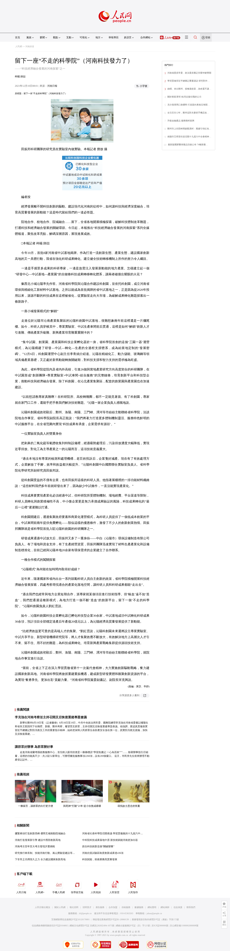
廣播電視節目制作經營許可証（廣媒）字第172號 (155, 919)
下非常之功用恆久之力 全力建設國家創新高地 (40, 859)
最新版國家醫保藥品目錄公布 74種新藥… (188, 144)
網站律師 (165, 907)
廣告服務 (100, 907)
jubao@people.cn (154, 913)
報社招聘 (74, 907)
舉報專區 (114, 37)
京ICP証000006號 (160, 925)
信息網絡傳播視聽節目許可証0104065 (50, 925)
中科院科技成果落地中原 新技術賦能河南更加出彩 (110, 840)
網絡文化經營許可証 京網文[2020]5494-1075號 (92, 925)
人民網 (18, 46)
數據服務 (139, 907)
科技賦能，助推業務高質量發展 (99, 859)
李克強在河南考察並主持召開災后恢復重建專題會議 (51, 717)
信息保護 (178, 907)
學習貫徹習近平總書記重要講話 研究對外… (188, 81)
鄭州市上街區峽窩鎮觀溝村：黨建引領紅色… (189, 128)
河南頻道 (29, 46)
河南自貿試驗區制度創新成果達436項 (102, 853)
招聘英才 (87, 907)
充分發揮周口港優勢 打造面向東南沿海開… (188, 105)
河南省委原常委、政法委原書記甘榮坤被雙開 (189, 73)
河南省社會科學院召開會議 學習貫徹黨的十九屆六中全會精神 (116, 833)
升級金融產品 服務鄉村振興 (180, 121)
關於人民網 (59, 907)
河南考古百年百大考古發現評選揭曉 (35, 846)
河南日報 (52, 86)
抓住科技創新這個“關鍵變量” (98, 846)
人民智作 (133, 892)
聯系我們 (191, 907)
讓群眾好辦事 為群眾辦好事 (34, 746)
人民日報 (21, 892)
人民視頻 (96, 892)
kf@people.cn (85, 913)
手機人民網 (58, 892)
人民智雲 (114, 892)
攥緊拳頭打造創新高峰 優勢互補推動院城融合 (40, 833)
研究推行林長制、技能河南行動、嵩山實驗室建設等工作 (46, 853)
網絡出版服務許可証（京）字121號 (133, 925)
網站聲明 (152, 907)
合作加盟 (113, 907)
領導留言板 (77, 892)
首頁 (17, 37)
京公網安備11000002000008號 (184, 925)
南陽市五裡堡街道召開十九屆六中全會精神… (189, 136)
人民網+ (40, 892)
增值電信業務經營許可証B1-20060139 (111, 919)
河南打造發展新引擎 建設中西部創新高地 (38, 840)
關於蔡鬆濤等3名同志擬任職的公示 (184, 97)
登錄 (207, 37)
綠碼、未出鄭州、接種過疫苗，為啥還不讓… (189, 89)
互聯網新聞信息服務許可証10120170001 (70, 919)
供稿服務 (126, 907)
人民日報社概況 (42, 907)
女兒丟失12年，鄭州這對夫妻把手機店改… (188, 113)
